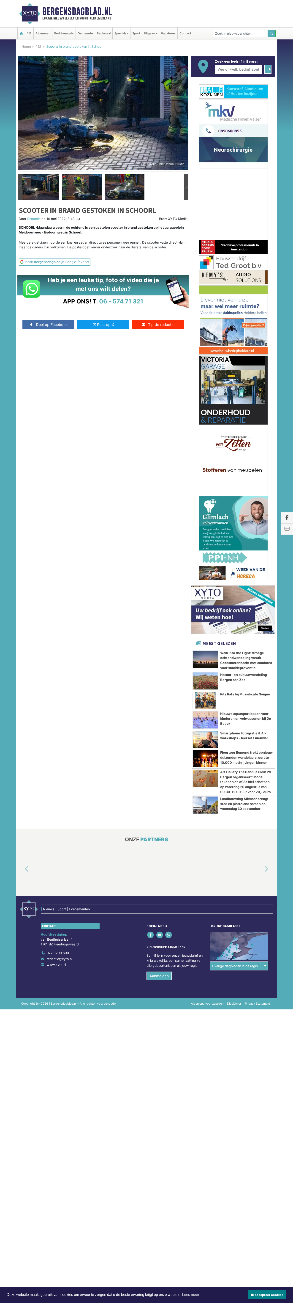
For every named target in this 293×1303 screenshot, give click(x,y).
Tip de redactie (161, 324)
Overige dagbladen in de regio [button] (235, 966)
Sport (136, 33)
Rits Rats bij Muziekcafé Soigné (245, 694)
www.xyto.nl (56, 965)
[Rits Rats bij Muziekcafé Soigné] (205, 700)
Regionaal (104, 33)
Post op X (105, 324)
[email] (287, 529)
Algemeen (42, 33)
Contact (185, 33)
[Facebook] (150, 935)
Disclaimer (234, 1003)
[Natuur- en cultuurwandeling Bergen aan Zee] (205, 681)
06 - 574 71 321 (121, 301)
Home (26, 46)
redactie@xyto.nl (59, 959)
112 (29, 33)
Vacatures (168, 33)
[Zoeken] (272, 33)
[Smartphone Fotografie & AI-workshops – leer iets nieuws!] (205, 739)
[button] (20, 187)
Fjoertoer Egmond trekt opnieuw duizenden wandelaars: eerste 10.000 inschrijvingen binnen (246, 757)
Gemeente (85, 33)
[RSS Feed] (168, 935)
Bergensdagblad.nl (77, 11)
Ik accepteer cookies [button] (267, 1295)
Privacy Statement (257, 1003)
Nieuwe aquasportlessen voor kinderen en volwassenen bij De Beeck (245, 718)
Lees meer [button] (190, 1295)
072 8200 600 (58, 953)
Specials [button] (120, 33)
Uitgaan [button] (149, 33)
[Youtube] (159, 935)
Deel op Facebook (52, 324)
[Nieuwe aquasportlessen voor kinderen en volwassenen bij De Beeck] (205, 720)
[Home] (21, 33)
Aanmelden (159, 976)
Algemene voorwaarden (207, 1003)
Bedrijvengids (64, 33)
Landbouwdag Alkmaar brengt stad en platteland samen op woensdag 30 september (244, 804)
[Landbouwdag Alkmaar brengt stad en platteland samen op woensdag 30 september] (205, 805)
